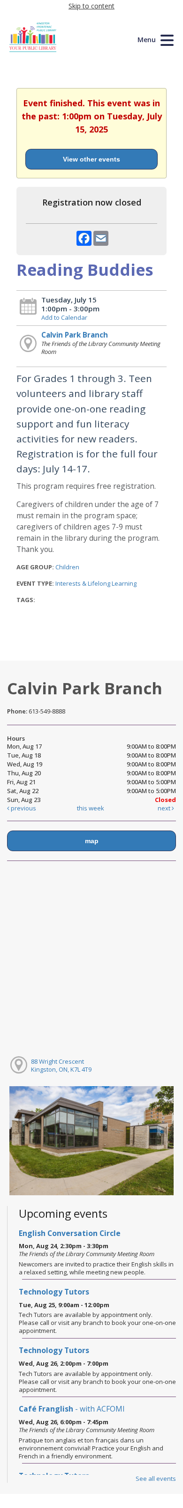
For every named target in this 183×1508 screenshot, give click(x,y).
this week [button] (90, 808)
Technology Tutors (54, 1292)
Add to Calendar (64, 317)
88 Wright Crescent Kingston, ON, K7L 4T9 (61, 1065)
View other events (91, 159)
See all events (156, 1478)
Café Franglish (72, 1409)
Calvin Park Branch (74, 334)
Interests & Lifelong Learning (96, 583)
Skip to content (91, 5)
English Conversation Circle (70, 1233)
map (92, 841)
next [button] (165, 808)
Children (67, 567)
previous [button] (22, 808)
